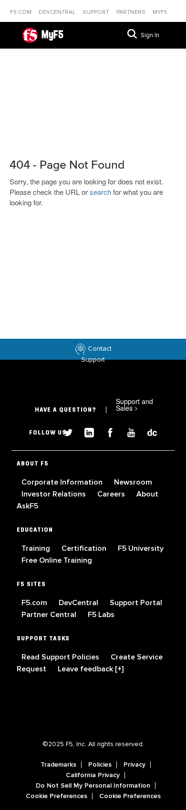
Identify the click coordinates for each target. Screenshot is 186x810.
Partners (131, 12)
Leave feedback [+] (91, 669)
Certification (85, 548)
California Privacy (93, 775)
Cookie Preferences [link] (56, 796)
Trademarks (58, 764)
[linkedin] (85, 431)
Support (97, 12)
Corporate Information (62, 482)
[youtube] (127, 431)
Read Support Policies (61, 657)
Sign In (150, 35)
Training (36, 548)
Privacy (134, 764)
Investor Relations (54, 494)
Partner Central (49, 614)
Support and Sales (134, 404)
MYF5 (160, 12)
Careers (112, 494)
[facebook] (106, 431)
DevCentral (79, 603)
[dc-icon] (147, 431)
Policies (100, 764)
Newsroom (133, 482)
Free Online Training (56, 560)
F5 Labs (101, 614)
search (100, 192)
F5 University (141, 548)
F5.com (21, 12)
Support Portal (136, 603)
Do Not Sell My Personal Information (93, 785)
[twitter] (64, 431)
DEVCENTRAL (58, 12)
